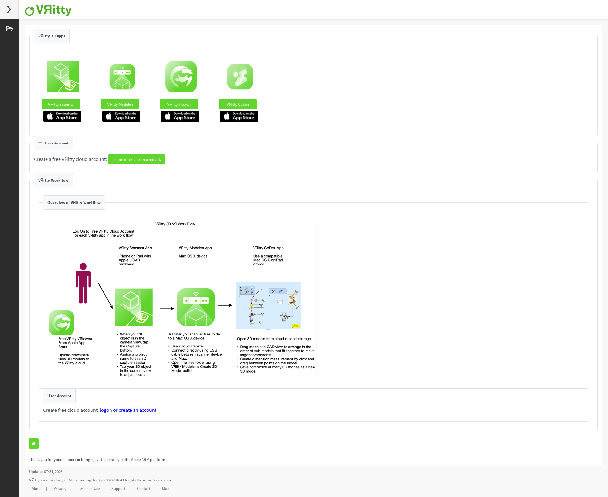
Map (165, 488)
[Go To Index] (34, 443)
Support (118, 488)
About (37, 488)
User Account (57, 143)
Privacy (60, 488)
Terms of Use (89, 488)
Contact (143, 488)
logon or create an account (128, 410)
